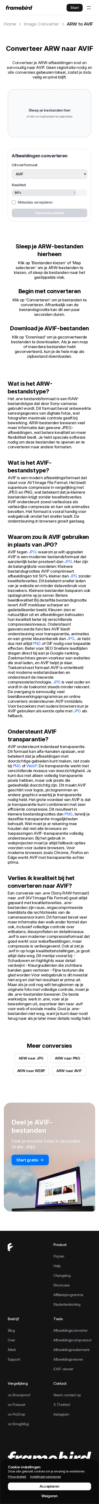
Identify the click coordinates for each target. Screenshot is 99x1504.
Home (10, 24)
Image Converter (41, 24)
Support (14, 1359)
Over (11, 1340)
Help (57, 1266)
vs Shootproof (19, 1395)
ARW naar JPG (31, 1058)
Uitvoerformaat (24, 165)
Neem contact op (67, 1395)
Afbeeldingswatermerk (71, 1349)
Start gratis (27, 1160)
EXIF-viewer (63, 1369)
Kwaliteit (19, 185)
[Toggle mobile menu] (89, 7)
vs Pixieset (16, 1404)
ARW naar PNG (67, 1058)
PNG (37, 643)
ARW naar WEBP (31, 1070)
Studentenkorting (66, 1304)
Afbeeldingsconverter (70, 1330)
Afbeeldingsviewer (68, 1359)
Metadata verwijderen (35, 202)
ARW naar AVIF (69, 1070)
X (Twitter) (61, 1404)
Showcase (61, 1285)
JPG (32, 552)
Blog (11, 1330)
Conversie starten (49, 213)
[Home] (19, 8)
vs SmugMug (18, 1424)
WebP (31, 765)
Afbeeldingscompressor (72, 1340)
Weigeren (49, 1496)
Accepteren (49, 1486)
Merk (12, 1349)
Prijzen (58, 1256)
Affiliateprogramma (68, 1294)
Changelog (62, 1275)
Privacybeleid (17, 1476)
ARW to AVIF (80, 24)
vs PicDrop (16, 1414)
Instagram (61, 1414)
